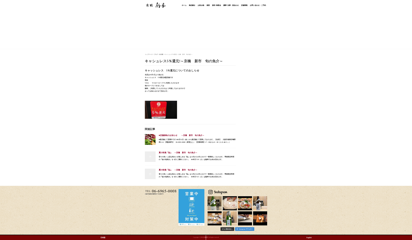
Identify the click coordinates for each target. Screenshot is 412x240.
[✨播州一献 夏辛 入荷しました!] (215, 203)
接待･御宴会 (216, 5)
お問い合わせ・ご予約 (258, 5)
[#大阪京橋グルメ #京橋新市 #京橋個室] (230, 203)
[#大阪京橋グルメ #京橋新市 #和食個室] (245, 218)
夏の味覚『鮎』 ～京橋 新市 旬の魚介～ (178, 152)
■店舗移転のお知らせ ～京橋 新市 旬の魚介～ (181, 135)
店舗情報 (244, 5)
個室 (208, 5)
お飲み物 (201, 5)
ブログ (156, 54)
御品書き (192, 5)
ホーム (184, 5)
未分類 (161, 54)
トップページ (149, 54)
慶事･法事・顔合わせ (231, 5)
